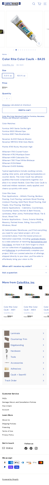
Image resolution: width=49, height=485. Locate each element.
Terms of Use (7, 431)
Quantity (6, 93)
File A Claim (7, 406)
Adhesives (10, 250)
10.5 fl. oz (21, 75)
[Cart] (39, 4)
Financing (6, 427)
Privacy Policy (8, 435)
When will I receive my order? (17, 266)
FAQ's (4, 398)
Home (4, 54)
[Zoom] (39, 43)
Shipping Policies (9, 424)
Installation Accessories (32, 247)
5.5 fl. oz (8, 75)
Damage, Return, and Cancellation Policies (19, 402)
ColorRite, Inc (8, 65)
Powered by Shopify (10, 479)
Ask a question (9, 272)
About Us (6, 420)
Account (5, 410)
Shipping (6, 105)
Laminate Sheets (38, 239)
